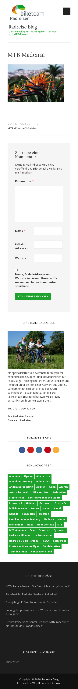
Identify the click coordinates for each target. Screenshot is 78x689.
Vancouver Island (41, 551)
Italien (46, 508)
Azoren (63, 487)
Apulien (40, 487)
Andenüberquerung (21, 487)
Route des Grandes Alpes (24, 546)
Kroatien (43, 513)
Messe (61, 519)
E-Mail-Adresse (22, 246)
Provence (44, 530)
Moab (30, 524)
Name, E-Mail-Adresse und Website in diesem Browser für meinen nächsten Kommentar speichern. (36, 280)
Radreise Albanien (20, 535)
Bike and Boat (41, 492)
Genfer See (61, 503)
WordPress (39, 683)
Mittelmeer (16, 524)
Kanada (13, 513)
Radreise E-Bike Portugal (24, 540)
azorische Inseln (19, 492)
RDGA (46, 540)
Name (20, 230)
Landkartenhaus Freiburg (24, 519)
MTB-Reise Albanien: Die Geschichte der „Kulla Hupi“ (38, 586)
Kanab (58, 508)
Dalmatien (59, 492)
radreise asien (43, 535)
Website (21, 258)
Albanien (14, 476)
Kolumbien (28, 513)
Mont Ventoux (45, 524)
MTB (59, 524)
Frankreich (16, 503)
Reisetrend (59, 540)
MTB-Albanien (17, 530)
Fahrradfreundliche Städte (44, 497)
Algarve (28, 476)
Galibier (31, 503)
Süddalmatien (51, 546)
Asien (52, 487)
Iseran (35, 508)
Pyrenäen (59, 530)
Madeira (49, 519)
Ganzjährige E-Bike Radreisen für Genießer (32, 602)
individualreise (18, 508)
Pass (32, 530)
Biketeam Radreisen (20, 420)
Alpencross (43, 476)
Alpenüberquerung (20, 481)
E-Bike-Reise (16, 497)
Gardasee (45, 503)
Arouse (56, 683)
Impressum (13, 662)
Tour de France (18, 551)
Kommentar (24, 181)
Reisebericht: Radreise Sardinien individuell (31, 594)
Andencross (43, 481)
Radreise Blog (23, 27)
